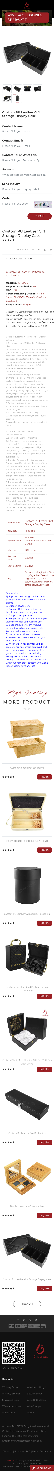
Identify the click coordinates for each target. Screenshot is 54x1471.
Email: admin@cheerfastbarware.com (22, 1440)
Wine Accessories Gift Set (11, 1407)
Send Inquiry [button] (44, 1467)
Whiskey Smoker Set (11, 1394)
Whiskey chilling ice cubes (37, 1388)
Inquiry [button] (44, 777)
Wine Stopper (34, 1406)
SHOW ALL (27, 1304)
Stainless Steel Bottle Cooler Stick (12, 1400)
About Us (8, 1451)
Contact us (45, 1451)
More (30, 1412)
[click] (43, 204)
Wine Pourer (9, 1412)
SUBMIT (39, 216)
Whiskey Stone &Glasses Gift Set (11, 1388)
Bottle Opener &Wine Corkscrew (36, 1394)
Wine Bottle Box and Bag (35, 1400)
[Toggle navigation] (4, 5)
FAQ (28, 1451)
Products (19, 1451)
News (35, 1451)
